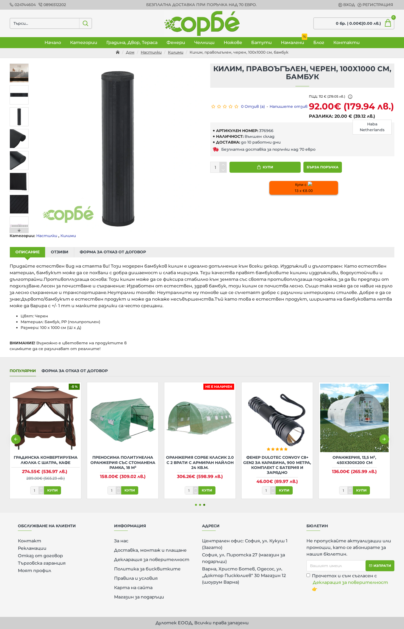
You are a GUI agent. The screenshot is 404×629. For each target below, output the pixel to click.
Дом (130, 52)
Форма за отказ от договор (113, 251)
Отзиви (59, 251)
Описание (27, 251)
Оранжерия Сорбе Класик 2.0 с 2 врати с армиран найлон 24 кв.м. (200, 462)
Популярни (23, 371)
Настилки (151, 52)
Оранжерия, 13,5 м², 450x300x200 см (354, 460)
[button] (19, 65)
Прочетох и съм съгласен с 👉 (350, 582)
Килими (175, 52)
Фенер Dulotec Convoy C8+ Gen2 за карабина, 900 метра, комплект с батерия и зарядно (277, 465)
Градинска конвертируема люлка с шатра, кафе (46, 460)
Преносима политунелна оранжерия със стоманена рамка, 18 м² (122, 462)
